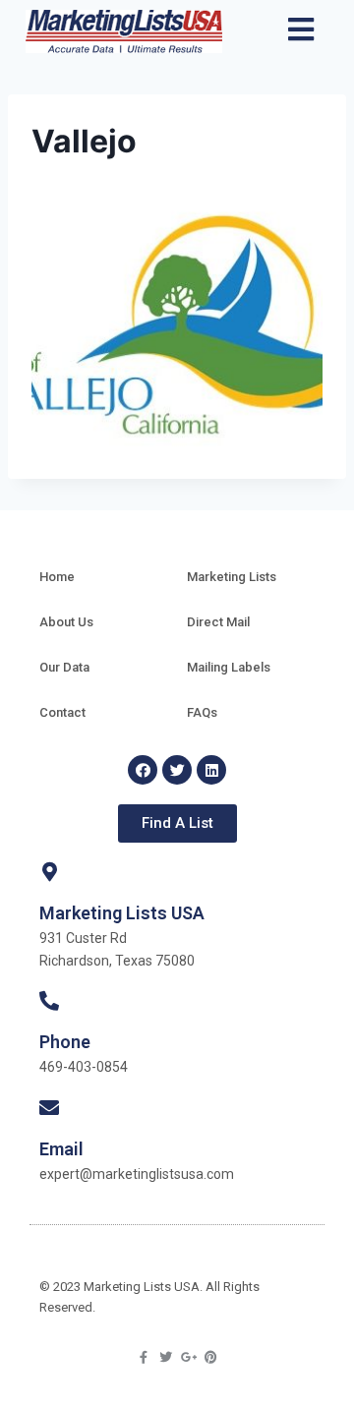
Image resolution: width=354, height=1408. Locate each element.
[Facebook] (142, 770)
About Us (66, 622)
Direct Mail (218, 622)
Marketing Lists (231, 576)
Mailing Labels (228, 667)
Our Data (64, 667)
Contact (62, 712)
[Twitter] (177, 770)
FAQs (202, 712)
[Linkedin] (211, 770)
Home (57, 576)
